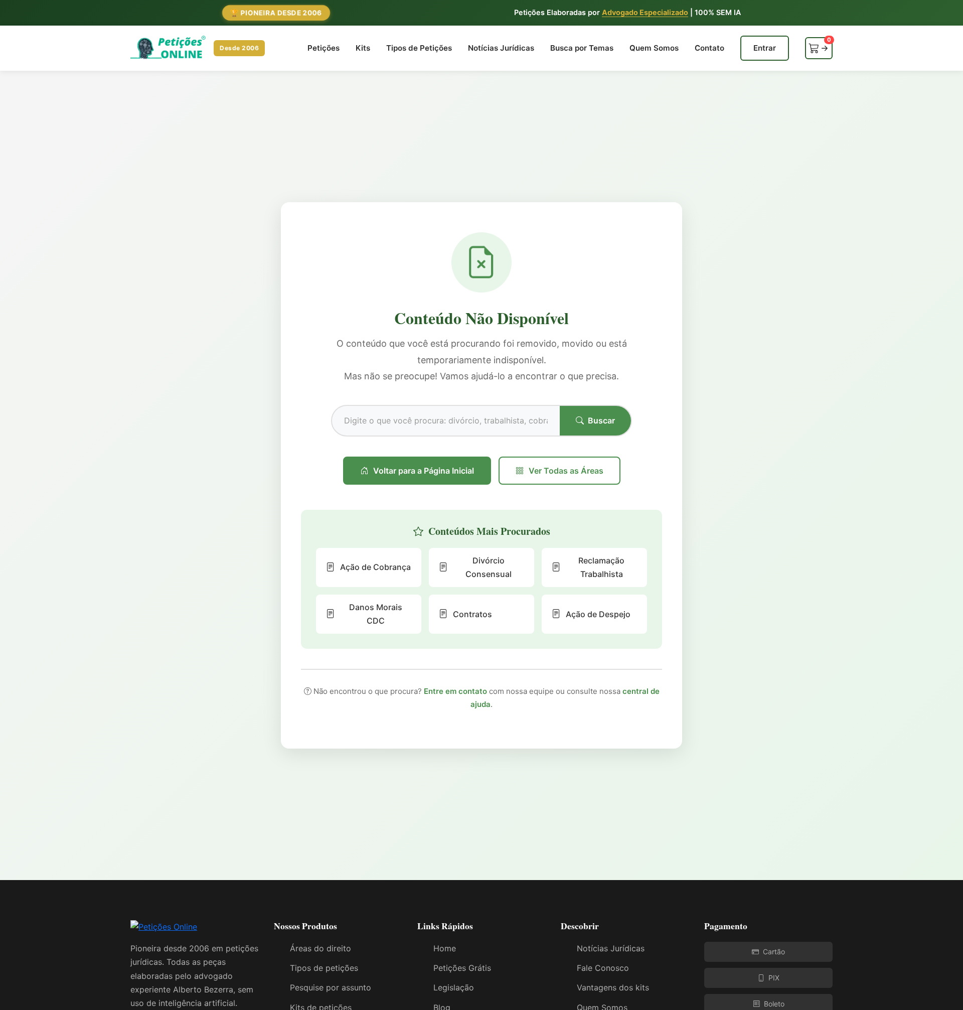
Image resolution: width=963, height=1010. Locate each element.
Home (444, 948)
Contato (709, 48)
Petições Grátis (462, 968)
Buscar (601, 420)
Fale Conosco (603, 968)
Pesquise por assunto (330, 987)
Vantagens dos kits (613, 987)
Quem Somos (654, 48)
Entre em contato (455, 691)
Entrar (764, 48)
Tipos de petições (324, 968)
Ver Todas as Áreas (566, 471)
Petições (323, 48)
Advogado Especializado (645, 12)
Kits (363, 48)
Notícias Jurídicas (501, 48)
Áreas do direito (320, 948)
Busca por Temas (581, 48)
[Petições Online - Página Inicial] (163, 930)
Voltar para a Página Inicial (423, 471)
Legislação (453, 987)
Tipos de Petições (419, 48)
